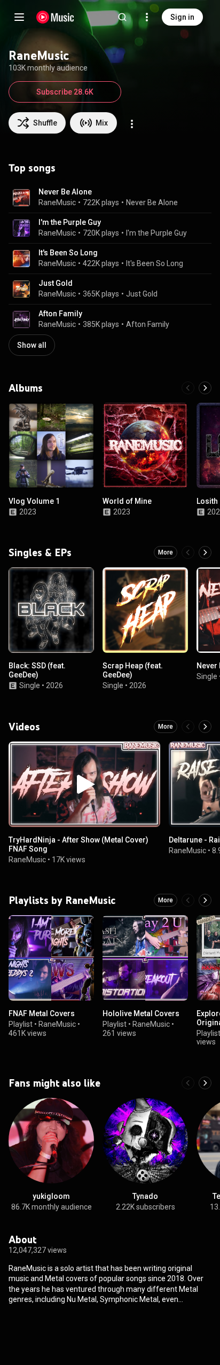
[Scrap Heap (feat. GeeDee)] (145, 610)
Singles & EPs (40, 552)
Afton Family (60, 313)
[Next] (205, 388)
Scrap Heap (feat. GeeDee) (133, 670)
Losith (207, 501)
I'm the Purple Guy (69, 222)
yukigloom (51, 1196)
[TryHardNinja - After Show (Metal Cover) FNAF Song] (84, 784)
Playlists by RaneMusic (62, 900)
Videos (24, 726)
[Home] (55, 17)
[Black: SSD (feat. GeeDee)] (51, 610)
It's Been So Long (68, 252)
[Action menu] (132, 124)
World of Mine (127, 501)
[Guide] (19, 17)
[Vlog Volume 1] (51, 445)
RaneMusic (57, 202)
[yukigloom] (51, 1140)
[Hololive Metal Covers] (145, 958)
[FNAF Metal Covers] (51, 958)
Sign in (182, 17)
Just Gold (55, 283)
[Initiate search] (122, 17)
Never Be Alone (65, 192)
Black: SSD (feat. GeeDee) (37, 670)
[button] (21, 197)
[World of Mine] (145, 445)
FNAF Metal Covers (42, 1013)
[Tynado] (145, 1140)
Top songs (32, 167)
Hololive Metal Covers (141, 1013)
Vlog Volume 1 (34, 501)
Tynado (145, 1196)
